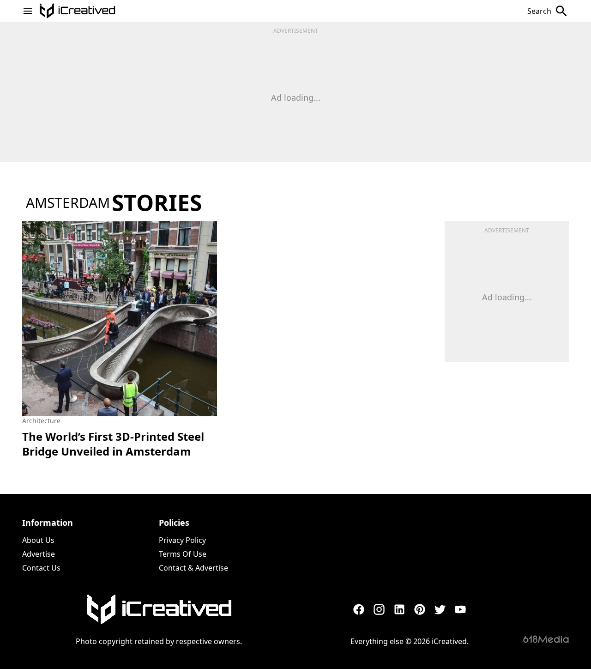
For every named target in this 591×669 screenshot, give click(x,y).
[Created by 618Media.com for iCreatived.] (546, 639)
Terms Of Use (182, 554)
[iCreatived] (158, 609)
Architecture (41, 420)
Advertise (38, 554)
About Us (38, 540)
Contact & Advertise (193, 568)
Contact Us (41, 568)
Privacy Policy (182, 540)
